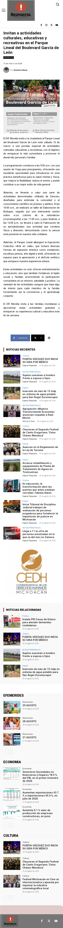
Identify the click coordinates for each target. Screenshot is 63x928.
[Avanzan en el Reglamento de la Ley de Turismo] (11, 449)
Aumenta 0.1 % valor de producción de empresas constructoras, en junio (38, 813)
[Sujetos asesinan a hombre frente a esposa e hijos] (11, 377)
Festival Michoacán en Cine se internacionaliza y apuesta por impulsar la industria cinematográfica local (41, 884)
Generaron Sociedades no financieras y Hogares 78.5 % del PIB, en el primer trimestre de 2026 (40, 776)
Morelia (8, 57)
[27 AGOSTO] (11, 739)
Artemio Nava (20, 70)
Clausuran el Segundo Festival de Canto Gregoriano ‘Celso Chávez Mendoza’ (41, 432)
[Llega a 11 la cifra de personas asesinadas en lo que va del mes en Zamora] (11, 533)
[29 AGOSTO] (11, 707)
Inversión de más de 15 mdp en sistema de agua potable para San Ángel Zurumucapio (40, 394)
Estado (25, 388)
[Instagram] (46, 25)
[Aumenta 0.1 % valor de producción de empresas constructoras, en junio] (11, 812)
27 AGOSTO (29, 737)
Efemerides (28, 702)
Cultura (26, 356)
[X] (51, 25)
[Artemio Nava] (6, 70)
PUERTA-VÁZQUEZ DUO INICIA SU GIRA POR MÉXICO (40, 361)
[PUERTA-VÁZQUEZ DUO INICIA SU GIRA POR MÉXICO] (11, 361)
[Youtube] (56, 25)
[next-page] (11, 752)
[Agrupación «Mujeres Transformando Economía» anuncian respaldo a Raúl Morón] (11, 410)
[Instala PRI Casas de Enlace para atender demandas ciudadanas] (11, 621)
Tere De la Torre (29, 421)
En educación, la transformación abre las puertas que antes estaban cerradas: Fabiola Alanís (39, 488)
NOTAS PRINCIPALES (31, 372)
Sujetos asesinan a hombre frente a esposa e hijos (39, 377)
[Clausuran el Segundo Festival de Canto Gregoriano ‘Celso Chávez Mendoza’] (11, 431)
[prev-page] (5, 752)
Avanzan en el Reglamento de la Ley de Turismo (40, 449)
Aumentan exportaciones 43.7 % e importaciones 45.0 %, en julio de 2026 (41, 795)
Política (26, 480)
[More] (49, 338)
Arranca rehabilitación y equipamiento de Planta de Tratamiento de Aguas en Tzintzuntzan (39, 468)
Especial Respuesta (30, 365)
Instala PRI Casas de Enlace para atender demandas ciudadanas (39, 622)
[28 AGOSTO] (11, 723)
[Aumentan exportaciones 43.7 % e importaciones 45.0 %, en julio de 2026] (11, 794)
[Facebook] (41, 25)
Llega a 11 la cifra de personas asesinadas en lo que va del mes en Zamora (39, 534)
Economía (27, 768)
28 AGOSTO (29, 721)
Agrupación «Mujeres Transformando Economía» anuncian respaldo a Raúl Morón (39, 413)
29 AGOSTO (29, 705)
